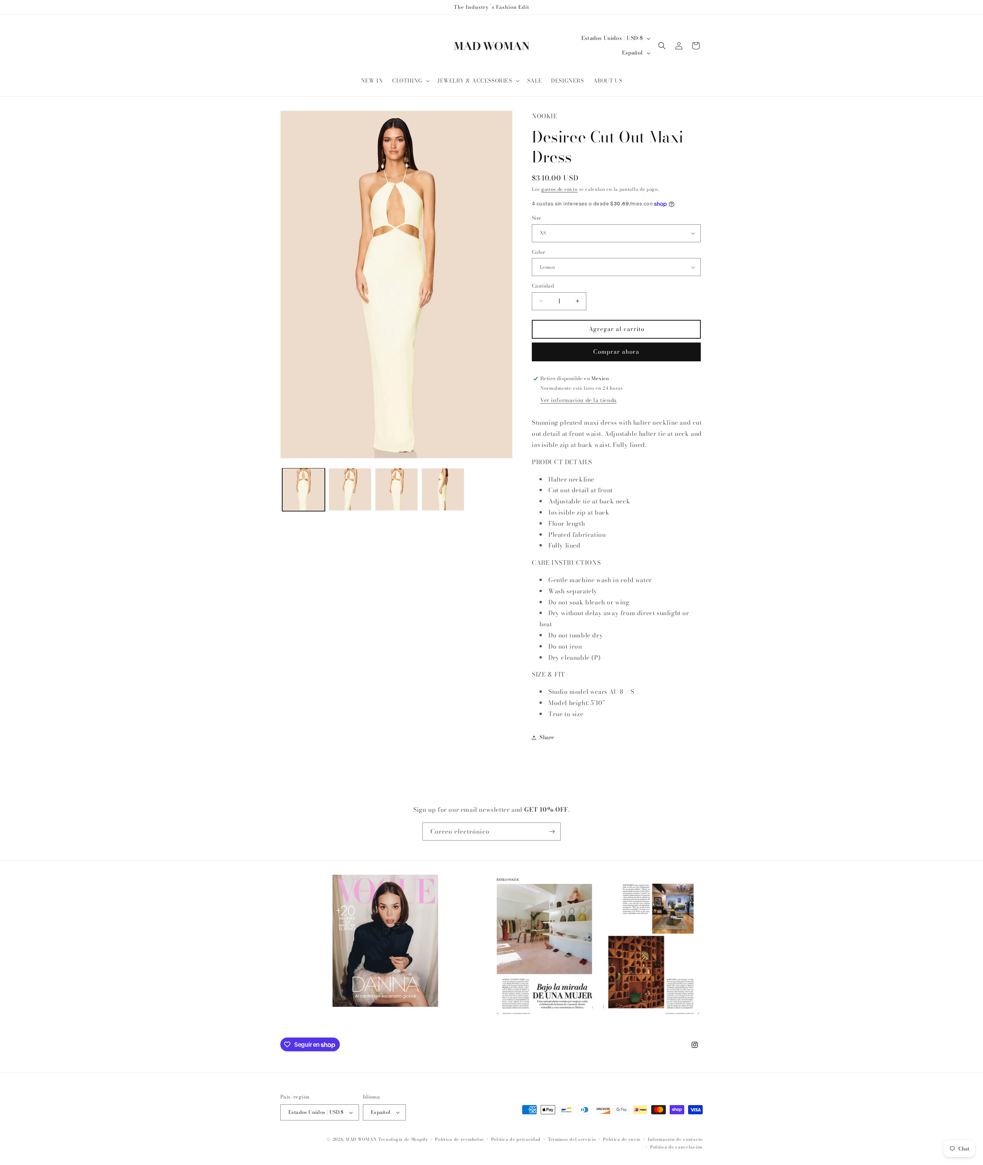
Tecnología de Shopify (403, 1139)
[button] (410, 81)
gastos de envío (559, 189)
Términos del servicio (572, 1139)
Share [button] (546, 737)
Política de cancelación (676, 1147)
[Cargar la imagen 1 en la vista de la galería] (303, 489)
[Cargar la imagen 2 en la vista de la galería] (350, 489)
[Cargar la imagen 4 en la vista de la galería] (443, 489)
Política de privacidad (516, 1139)
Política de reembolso (459, 1139)
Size (537, 218)
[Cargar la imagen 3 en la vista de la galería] (396, 489)
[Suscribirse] (551, 831)
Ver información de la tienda (578, 400)
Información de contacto (675, 1139)
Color (538, 252)
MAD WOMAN (361, 1139)
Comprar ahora (616, 351)
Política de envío (621, 1139)
